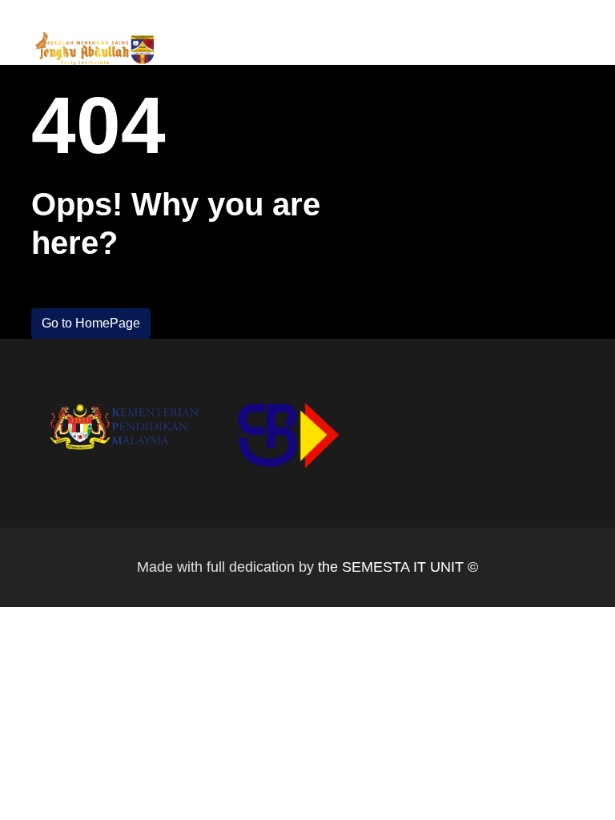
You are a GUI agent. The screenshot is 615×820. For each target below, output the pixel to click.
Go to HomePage (91, 323)
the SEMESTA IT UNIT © (398, 567)
